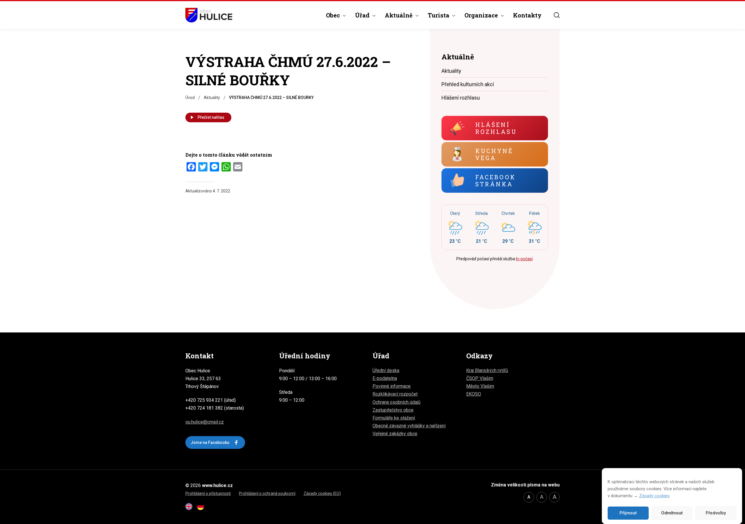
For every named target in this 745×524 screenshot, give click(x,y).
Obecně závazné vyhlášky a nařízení (409, 426)
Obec (333, 15)
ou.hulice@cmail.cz (204, 422)
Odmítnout (672, 513)
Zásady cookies (654, 495)
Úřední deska (385, 370)
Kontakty (527, 15)
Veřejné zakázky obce (394, 433)
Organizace (481, 15)
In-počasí (524, 258)
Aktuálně (399, 15)
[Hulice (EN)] (190, 508)
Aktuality (451, 71)
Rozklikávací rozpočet (395, 394)
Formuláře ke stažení (393, 418)
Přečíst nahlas (211, 117)
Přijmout (628, 513)
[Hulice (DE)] (202, 508)
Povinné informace (391, 386)
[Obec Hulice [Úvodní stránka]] (208, 15)
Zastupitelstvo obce (393, 410)
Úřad (362, 15)
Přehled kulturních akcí (467, 84)
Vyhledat (557, 15)
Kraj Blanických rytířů (487, 370)
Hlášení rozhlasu (460, 98)
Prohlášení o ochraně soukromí (267, 493)
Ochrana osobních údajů (396, 402)
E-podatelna (384, 378)
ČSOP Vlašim (479, 378)
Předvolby (716, 513)
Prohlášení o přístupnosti (208, 493)
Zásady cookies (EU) (322, 493)
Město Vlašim (480, 386)
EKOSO (473, 394)
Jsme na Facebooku (210, 442)
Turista (438, 15)
